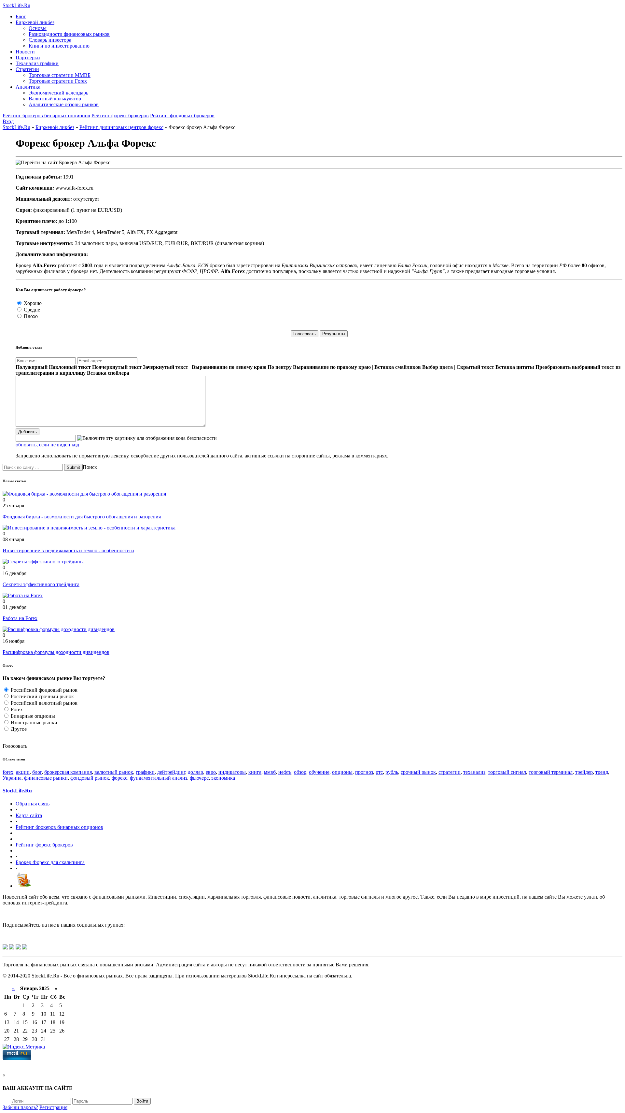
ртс (379, 772)
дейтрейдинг (171, 772)
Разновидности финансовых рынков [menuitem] (69, 34)
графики (145, 772)
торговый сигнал (507, 772)
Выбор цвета (437, 367)
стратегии (449, 772)
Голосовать (15, 746)
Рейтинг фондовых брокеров (182, 115)
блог (37, 772)
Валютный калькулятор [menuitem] (55, 98)
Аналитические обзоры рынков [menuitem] (64, 104)
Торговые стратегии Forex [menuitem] (58, 81)
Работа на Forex (20, 618)
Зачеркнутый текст (165, 367)
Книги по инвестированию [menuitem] (59, 46)
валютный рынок (113, 772)
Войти (142, 1101)
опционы (342, 772)
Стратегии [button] (27, 69)
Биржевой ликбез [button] (35, 22)
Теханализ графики (37, 63)
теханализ (474, 772)
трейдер (584, 772)
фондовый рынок (89, 778)
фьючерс (199, 778)
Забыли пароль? (20, 1107)
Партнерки (28, 57)
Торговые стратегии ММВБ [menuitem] (59, 75)
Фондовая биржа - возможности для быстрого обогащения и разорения (82, 516)
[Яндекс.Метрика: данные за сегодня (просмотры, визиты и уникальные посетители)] (24, 1047)
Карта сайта (29, 815)
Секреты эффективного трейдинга (41, 584)
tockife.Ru (16, 5)
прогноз (364, 772)
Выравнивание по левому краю (229, 367)
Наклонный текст (70, 367)
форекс (119, 778)
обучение (319, 772)
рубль (391, 772)
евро (211, 772)
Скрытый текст (475, 367)
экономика (223, 778)
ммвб (270, 772)
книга (254, 772)
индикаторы (232, 772)
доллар (195, 772)
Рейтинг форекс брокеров (120, 115)
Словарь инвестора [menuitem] (50, 40)
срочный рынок (418, 772)
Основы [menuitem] (38, 28)
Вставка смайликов (397, 367)
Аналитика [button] (28, 87)
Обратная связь (32, 803)
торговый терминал (551, 772)
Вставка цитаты (514, 367)
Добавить (27, 431)
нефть (284, 772)
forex (8, 772)
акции (23, 772)
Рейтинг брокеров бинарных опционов (46, 115)
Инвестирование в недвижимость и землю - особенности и (68, 550)
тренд (601, 772)
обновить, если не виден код (47, 444)
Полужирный (32, 367)
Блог (21, 16)
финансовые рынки (46, 778)
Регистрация (53, 1107)
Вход (8, 121)
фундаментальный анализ (158, 778)
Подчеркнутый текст (117, 367)
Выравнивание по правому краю (332, 367)
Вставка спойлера (108, 373)
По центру (280, 367)
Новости (25, 51)
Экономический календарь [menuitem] (58, 92)
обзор (300, 772)
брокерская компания (68, 772)
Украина (12, 778)
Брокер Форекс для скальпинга (50, 862)
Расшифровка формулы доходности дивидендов (56, 652)
